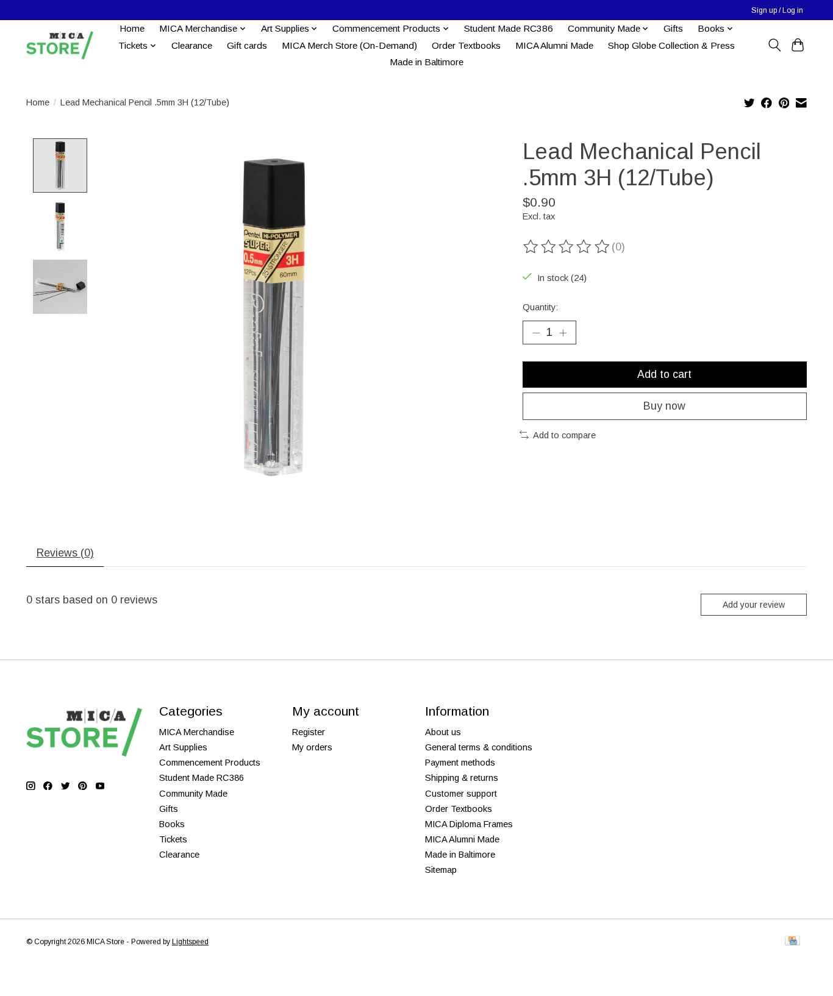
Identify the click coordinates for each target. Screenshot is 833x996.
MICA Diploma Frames (469, 824)
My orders (312, 747)
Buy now (664, 406)
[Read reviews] (567, 247)
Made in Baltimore (426, 62)
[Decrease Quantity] (536, 332)
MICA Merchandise (196, 732)
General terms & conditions (478, 747)
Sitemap (441, 870)
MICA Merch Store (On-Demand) (349, 45)
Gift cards (247, 45)
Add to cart (664, 374)
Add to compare (564, 435)
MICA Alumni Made (554, 45)
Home (132, 28)
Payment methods (460, 762)
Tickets (173, 839)
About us (443, 732)
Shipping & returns (461, 778)
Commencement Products (209, 762)
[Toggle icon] (774, 45)
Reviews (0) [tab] (65, 553)
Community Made (193, 794)
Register (308, 732)
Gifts (673, 28)
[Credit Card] (792, 941)
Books (172, 824)
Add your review (754, 605)
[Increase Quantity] (562, 332)
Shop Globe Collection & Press (671, 45)
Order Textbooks (466, 45)
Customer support (461, 794)
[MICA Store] (59, 45)
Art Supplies (183, 747)
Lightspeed (190, 941)
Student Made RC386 (508, 28)
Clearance (191, 45)
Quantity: (540, 307)
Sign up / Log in (777, 10)
